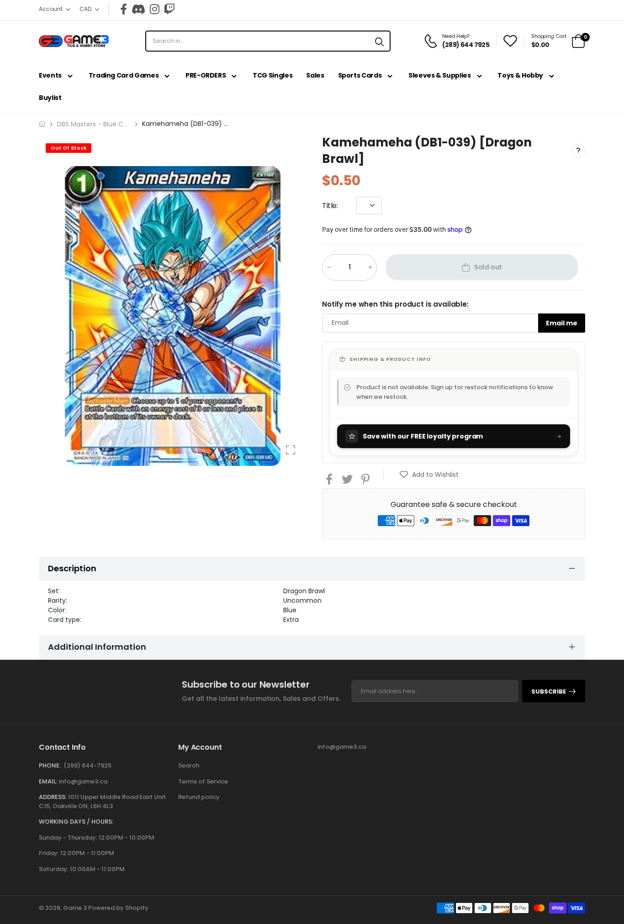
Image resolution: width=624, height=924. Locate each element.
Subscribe (548, 691)
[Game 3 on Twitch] (169, 9)
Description (72, 568)
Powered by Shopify (118, 907)
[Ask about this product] (578, 150)
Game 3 (75, 907)
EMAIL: (48, 781)
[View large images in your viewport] (290, 450)
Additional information (97, 647)
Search (188, 765)
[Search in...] (379, 41)
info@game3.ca (83, 781)
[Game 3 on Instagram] (154, 9)
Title (330, 205)
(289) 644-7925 (87, 765)
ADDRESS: (53, 797)
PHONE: (50, 765)
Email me (561, 322)
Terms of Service (203, 781)
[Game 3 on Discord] (138, 9)
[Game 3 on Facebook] (123, 9)
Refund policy (199, 797)
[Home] (42, 124)
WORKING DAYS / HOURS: (76, 821)
